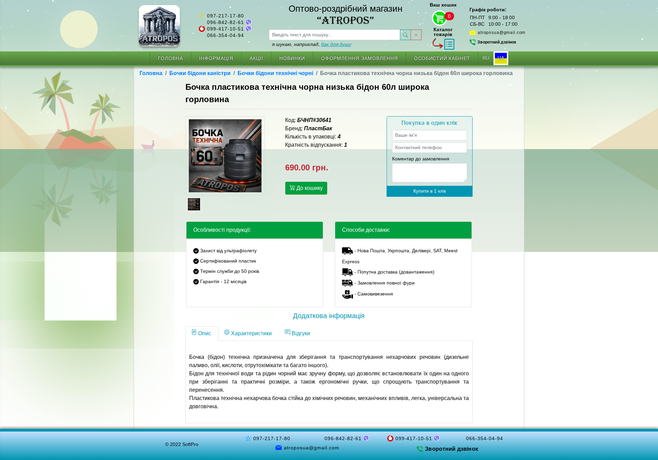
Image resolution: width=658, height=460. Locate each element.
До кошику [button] (309, 188)
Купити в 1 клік (429, 191)
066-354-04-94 (225, 35)
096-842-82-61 (225, 22)
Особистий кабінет (442, 58)
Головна (170, 58)
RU (486, 58)
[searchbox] (334, 34)
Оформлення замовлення (359, 58)
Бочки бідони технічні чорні (275, 73)
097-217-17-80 (225, 16)
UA (501, 58)
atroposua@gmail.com (501, 32)
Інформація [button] (216, 58)
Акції (256, 58)
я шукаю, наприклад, (311, 44)
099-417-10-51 (225, 29)
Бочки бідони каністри (200, 73)
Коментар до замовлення (420, 158)
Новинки (292, 58)
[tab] (201, 333)
